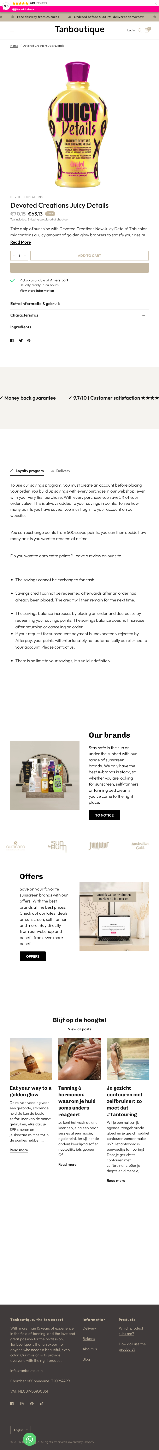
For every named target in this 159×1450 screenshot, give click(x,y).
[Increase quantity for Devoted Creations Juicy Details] (25, 256)
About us (90, 1348)
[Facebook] (14, 1403)
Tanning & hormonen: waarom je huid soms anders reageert (76, 1101)
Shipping (33, 219)
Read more (19, 1150)
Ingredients (20, 326)
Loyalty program (30, 470)
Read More (20, 242)
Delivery (63, 470)
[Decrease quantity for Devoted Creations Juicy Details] (14, 256)
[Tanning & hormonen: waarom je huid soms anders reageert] (79, 1059)
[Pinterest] (34, 1403)
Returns (89, 1338)
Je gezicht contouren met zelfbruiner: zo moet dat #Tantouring (125, 1101)
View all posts (79, 1029)
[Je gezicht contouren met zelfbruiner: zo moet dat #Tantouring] (128, 1059)
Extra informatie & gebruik (35, 303)
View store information (37, 290)
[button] (104, 815)
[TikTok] (44, 1403)
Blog (86, 1359)
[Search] (139, 30)
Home (14, 46)
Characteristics (24, 315)
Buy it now (79, 267)
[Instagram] (24, 1403)
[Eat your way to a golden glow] (31, 1059)
